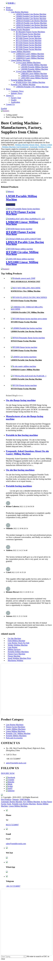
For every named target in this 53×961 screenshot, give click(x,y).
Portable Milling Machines (21, 80)
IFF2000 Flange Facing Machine (28, 45)
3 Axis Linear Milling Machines (28, 71)
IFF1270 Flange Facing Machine (28, 40)
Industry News (16, 93)
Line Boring (12, 647)
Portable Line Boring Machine (24, 804)
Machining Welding (15, 660)
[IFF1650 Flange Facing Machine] (29, 297)
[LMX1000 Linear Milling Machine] (20, 259)
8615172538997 (12, 825)
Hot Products (6, 799)
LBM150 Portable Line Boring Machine (31, 25)
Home (8, 7)
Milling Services (14, 649)
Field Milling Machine (16, 641)
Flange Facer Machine (16, 654)
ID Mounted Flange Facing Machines (30, 32)
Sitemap (15, 799)
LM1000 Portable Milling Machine (34, 67)
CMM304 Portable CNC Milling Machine (32, 87)
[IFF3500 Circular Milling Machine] (19, 249)
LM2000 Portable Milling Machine (34, 69)
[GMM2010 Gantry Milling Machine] (23, 366)
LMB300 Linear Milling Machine (34, 73)
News (8, 89)
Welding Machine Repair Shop (27, 145)
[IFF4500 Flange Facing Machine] (19, 229)
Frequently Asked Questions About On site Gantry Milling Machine (27, 452)
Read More (10, 205)
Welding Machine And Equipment (15, 147)
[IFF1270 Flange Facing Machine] (23, 209)
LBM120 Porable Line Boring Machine (31, 23)
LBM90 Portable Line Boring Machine (31, 18)
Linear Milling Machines (20, 60)
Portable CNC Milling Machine (23, 84)
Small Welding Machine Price (19, 658)
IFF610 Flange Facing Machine (28, 36)
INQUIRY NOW (8, 773)
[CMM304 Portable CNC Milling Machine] (29, 309)
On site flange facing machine (21, 400)
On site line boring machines (20, 470)
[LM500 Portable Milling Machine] (10, 191)
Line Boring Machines (19, 12)
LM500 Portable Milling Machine (34, 65)
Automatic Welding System (40, 147)
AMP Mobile (25, 799)
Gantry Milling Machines (20, 51)
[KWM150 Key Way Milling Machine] (25, 288)
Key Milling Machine (31, 802)
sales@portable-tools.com (16, 763)
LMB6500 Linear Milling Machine (34, 76)
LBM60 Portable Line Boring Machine (31, 16)
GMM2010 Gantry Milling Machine (30, 56)
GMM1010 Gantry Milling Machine (30, 54)
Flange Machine (14, 656)
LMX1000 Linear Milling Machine (34, 78)
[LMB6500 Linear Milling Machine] (25, 219)
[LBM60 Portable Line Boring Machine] (26, 328)
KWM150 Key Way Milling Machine (30, 82)
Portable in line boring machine (22, 435)
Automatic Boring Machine (11, 802)
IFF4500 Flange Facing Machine (28, 49)
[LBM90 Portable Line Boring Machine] (28, 376)
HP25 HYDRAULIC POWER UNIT (25, 282)
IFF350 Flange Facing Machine (28, 34)
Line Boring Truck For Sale (18, 643)
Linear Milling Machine (18, 806)
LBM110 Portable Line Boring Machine (31, 21)
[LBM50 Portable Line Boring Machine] (23, 357)
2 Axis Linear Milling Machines (28, 62)
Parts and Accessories (14, 738)
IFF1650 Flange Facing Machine (28, 43)
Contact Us (10, 104)
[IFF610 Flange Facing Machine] (28, 338)
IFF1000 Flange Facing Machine (28, 38)
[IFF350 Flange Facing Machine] (24, 385)
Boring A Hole (46, 145)
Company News (17, 91)
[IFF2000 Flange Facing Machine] (24, 347)
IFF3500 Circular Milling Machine (22, 253)
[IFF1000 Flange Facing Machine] (29, 319)
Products (9, 10)
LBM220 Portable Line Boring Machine (31, 27)
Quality (14, 100)
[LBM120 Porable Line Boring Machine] (23, 239)
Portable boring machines (19, 486)
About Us (10, 95)
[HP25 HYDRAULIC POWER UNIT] (23, 278)
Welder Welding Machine (18, 645)
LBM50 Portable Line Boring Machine (31, 14)
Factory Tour (16, 98)
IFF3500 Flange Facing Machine (28, 47)
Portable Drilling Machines (18, 652)
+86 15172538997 (13, 886)
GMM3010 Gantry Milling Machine (30, 58)
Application (15, 102)
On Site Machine (14, 638)
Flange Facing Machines (20, 29)
